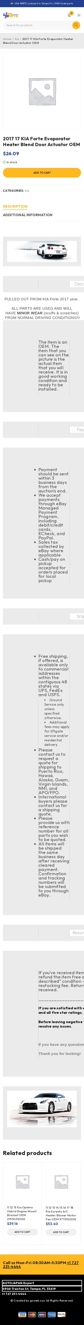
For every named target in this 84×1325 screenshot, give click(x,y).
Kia (17, 39)
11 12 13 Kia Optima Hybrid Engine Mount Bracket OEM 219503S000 (22, 1213)
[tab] (15, 207)
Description (15, 206)
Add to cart (42, 172)
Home (7, 39)
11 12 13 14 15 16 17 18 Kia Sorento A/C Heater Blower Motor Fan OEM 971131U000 (61, 1213)
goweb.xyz (37, 1300)
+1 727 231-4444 (14, 1294)
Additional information (28, 215)
